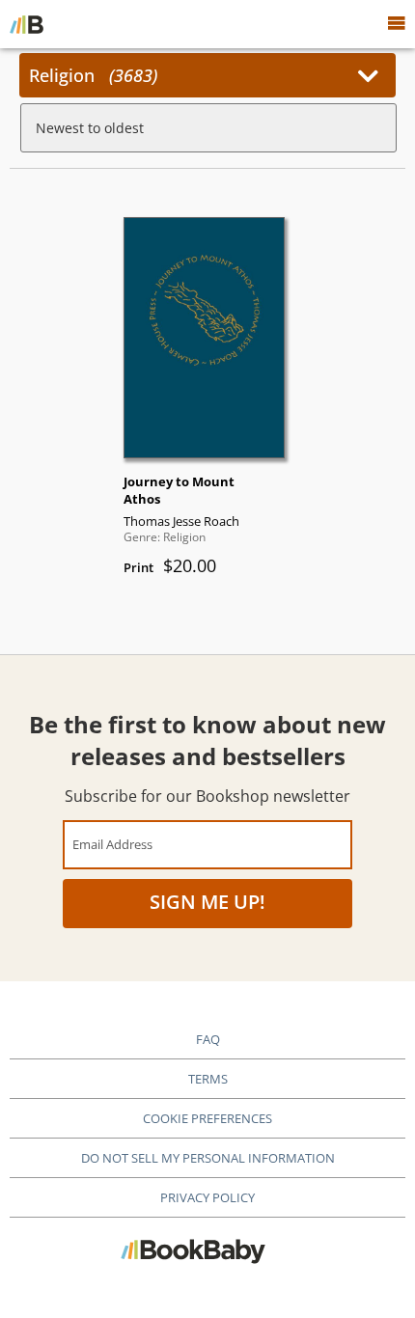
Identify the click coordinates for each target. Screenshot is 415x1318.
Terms (208, 1078)
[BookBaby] (26, 24)
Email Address (112, 844)
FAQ (208, 1039)
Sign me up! (207, 902)
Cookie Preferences (207, 1118)
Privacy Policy (207, 1197)
